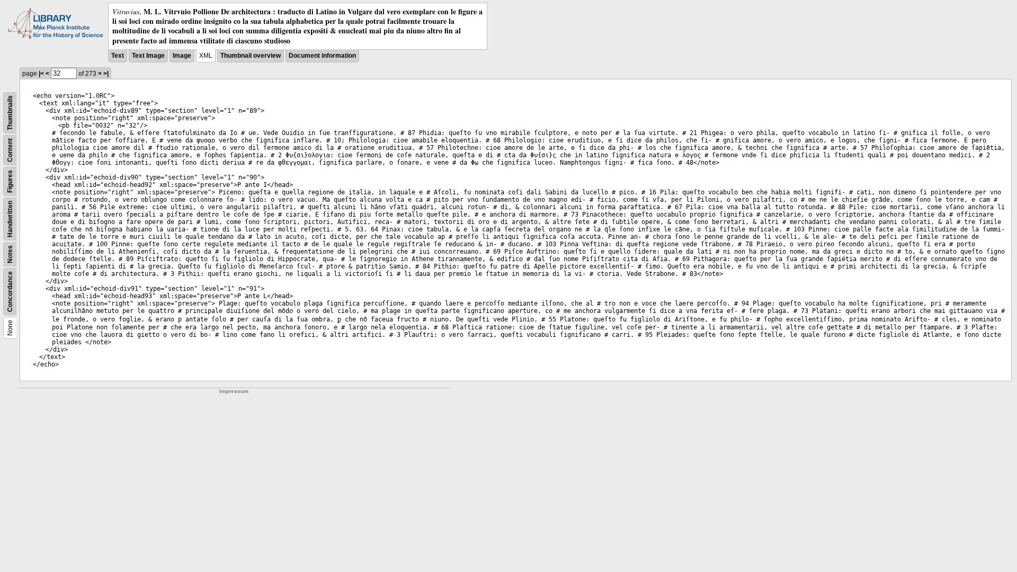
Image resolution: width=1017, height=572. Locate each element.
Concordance (10, 291)
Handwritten (10, 219)
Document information (322, 55)
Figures (10, 181)
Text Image (148, 55)
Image (182, 55)
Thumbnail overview (250, 55)
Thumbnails (10, 112)
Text (117, 55)
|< (41, 73)
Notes (10, 254)
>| (106, 73)
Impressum (233, 391)
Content (10, 150)
